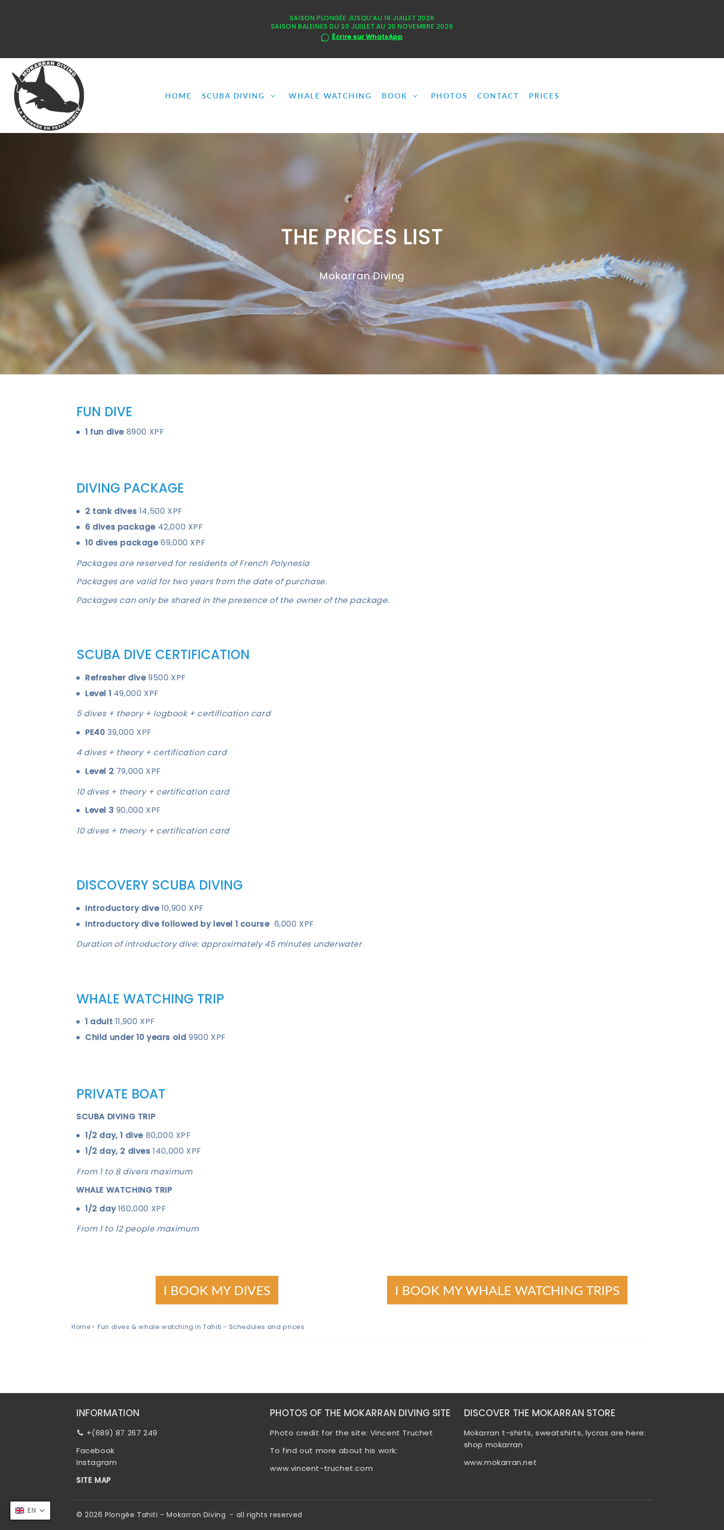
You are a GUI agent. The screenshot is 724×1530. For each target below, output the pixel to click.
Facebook (95, 1450)
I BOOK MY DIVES (217, 1290)
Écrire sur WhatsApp (367, 37)
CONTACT (498, 95)
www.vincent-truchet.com (321, 1468)
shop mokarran (493, 1444)
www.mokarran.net (500, 1462)
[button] (30, 1510)
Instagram (96, 1462)
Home (80, 1327)
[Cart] (707, 95)
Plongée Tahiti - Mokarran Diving (165, 1515)
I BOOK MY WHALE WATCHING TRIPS (507, 1290)
